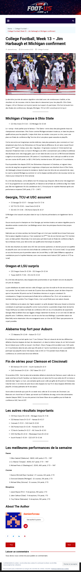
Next (69, 545)
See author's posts (34, 520)
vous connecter (20, 556)
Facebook (8, 536)
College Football (43, 49)
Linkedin (19, 536)
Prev (11, 545)
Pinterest (25, 536)
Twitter (13, 536)
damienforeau (12, 49)
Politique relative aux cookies (60, 569)
